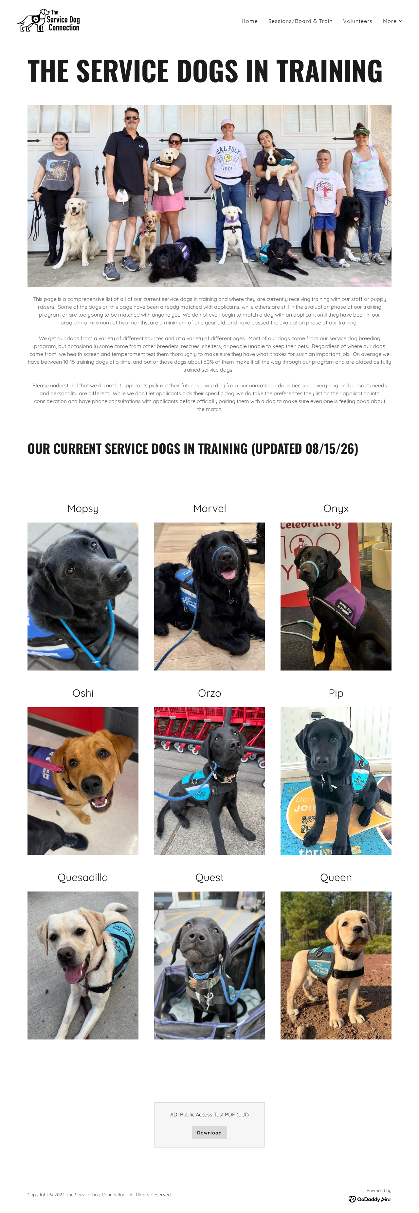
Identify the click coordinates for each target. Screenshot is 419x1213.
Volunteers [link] (358, 21)
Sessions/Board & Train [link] (300, 21)
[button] (393, 21)
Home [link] (250, 21)
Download (209, 1133)
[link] (48, 19)
